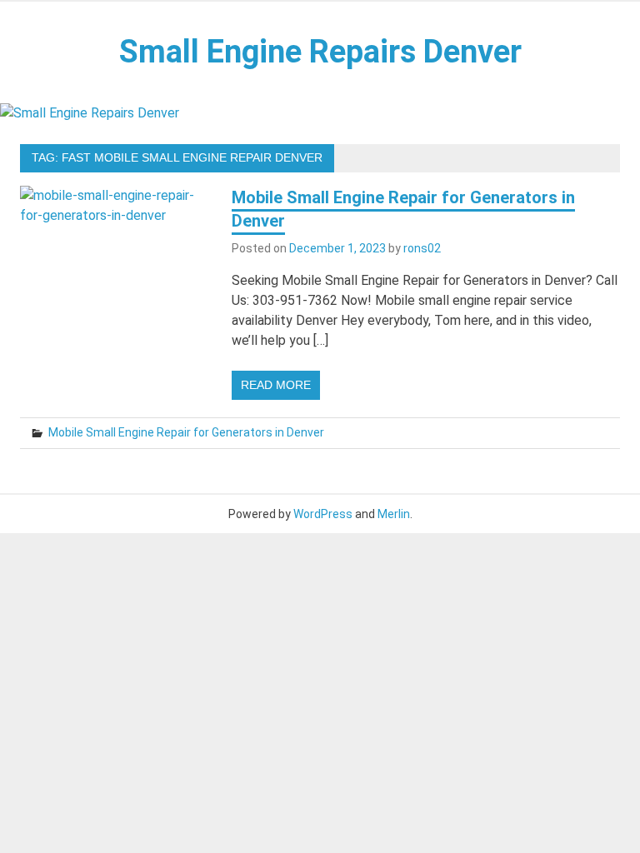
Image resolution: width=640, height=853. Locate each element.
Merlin (394, 514)
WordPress (322, 514)
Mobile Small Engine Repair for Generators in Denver (186, 432)
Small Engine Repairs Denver (320, 51)
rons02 (422, 248)
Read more (276, 385)
